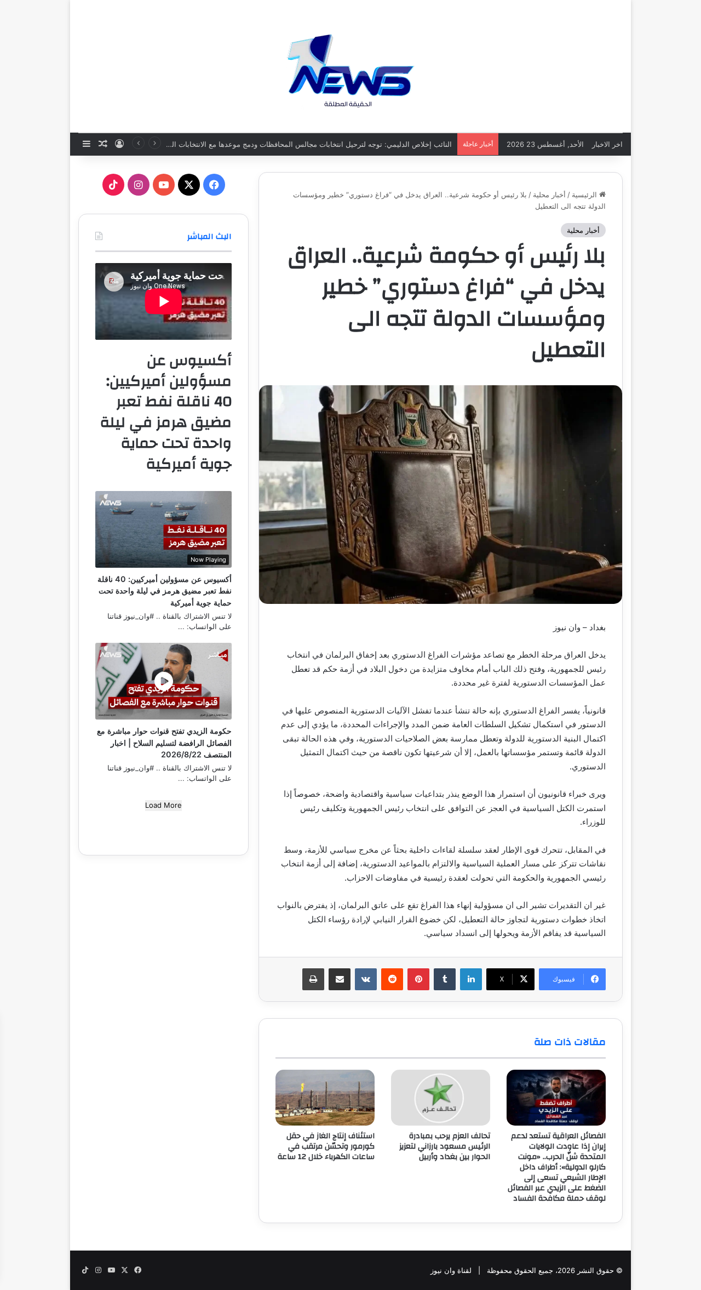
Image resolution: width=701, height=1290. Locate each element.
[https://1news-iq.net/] (350, 66)
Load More (163, 805)
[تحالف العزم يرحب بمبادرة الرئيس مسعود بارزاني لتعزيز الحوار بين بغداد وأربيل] (440, 1098)
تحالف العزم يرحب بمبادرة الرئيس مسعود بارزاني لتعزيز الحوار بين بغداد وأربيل (444, 1146)
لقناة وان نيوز (451, 1270)
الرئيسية (585, 194)
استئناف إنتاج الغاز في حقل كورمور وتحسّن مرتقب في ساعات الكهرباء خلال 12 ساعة (326, 1146)
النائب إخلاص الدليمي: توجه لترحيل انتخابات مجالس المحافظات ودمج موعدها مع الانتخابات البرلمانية (300, 144)
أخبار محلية (549, 194)
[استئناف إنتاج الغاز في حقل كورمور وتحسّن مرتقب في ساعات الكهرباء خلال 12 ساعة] (325, 1098)
